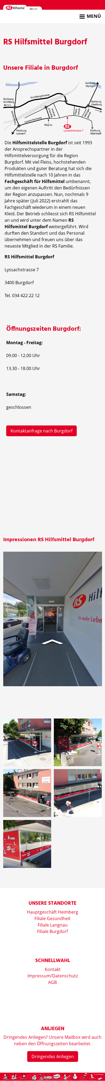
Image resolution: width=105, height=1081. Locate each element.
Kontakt (53, 969)
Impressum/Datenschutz (52, 976)
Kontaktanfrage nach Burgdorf (41, 431)
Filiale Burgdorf (52, 931)
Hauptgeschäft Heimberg (52, 912)
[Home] (15, 7)
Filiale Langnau (53, 925)
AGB (52, 982)
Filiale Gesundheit (52, 918)
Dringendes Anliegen (53, 1056)
